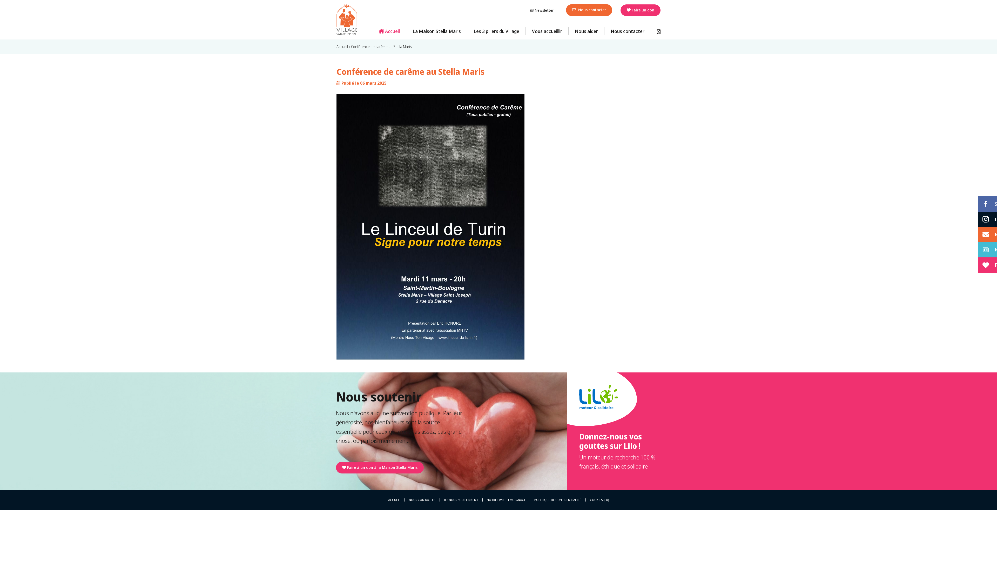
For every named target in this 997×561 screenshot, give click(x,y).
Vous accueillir (547, 31)
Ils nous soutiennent (461, 500)
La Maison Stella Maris (437, 31)
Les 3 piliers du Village (496, 31)
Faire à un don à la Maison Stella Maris (382, 467)
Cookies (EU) (599, 500)
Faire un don (643, 9)
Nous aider (586, 31)
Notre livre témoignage (506, 500)
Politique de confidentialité (557, 500)
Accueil (392, 31)
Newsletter (544, 10)
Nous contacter (591, 9)
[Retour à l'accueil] (346, 19)
